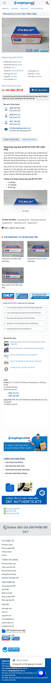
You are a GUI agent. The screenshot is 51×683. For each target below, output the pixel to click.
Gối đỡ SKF (5, 589)
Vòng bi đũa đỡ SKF (17, 71)
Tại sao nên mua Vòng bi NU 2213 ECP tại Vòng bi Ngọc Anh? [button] (23, 307)
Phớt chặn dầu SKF (8, 600)
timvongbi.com (7, 608)
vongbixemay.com (8, 626)
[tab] (25, 307)
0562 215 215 (15, 115)
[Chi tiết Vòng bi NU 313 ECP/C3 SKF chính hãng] (38, 249)
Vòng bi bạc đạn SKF (8, 586)
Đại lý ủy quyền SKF (8, 548)
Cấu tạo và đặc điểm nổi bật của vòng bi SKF (23, 355)
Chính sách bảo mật (8, 567)
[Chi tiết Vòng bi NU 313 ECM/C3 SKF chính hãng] (13, 249)
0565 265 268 (15, 108)
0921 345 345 (15, 121)
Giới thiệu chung (7, 545)
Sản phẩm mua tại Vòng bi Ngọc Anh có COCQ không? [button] (21, 323)
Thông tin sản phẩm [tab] (11, 140)
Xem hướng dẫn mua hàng (11, 86)
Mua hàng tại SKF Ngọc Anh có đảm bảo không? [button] (20, 318)
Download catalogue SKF (10, 578)
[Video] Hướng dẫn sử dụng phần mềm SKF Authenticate (27, 348)
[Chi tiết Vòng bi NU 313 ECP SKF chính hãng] (13, 275)
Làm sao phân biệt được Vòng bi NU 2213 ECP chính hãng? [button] (23, 313)
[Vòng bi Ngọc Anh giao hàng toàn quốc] (25, 491)
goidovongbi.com (8, 623)
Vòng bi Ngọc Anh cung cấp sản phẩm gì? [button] (18, 329)
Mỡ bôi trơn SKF (7, 593)
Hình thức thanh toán (9, 564)
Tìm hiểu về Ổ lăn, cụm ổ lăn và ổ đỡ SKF (22, 367)
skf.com (4, 612)
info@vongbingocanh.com (20, 128)
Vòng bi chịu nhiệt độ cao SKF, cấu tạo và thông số (25, 361)
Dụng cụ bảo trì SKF (8, 597)
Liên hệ (4, 555)
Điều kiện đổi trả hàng (9, 571)
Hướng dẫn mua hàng (9, 574)
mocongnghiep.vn (8, 619)
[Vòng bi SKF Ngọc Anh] (25, 3)
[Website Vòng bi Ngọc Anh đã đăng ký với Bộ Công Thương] (11, 650)
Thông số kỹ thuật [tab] (29, 140)
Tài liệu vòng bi (7, 552)
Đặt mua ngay (40, 90)
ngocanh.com (6, 615)
